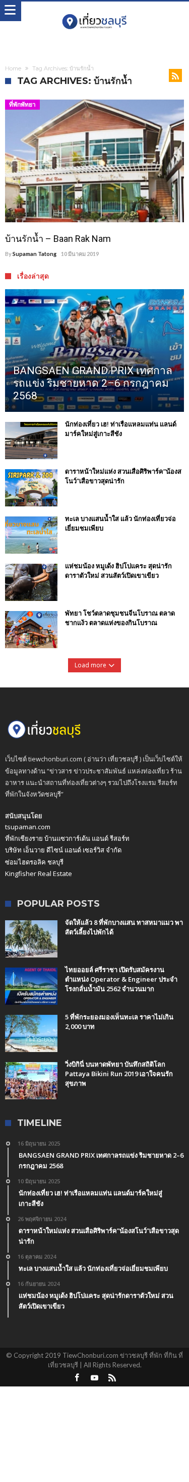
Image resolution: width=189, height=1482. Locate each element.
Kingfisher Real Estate (38, 873)
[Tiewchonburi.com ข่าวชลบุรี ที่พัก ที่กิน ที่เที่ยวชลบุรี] (94, 11)
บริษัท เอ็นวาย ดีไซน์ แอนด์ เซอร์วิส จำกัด (63, 849)
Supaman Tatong (34, 253)
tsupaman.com (27, 826)
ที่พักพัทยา (22, 104)
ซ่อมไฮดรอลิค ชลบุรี (34, 861)
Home (13, 68)
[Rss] (112, 1378)
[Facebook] (77, 1378)
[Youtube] (95, 1378)
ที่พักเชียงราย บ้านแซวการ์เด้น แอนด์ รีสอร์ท (67, 838)
